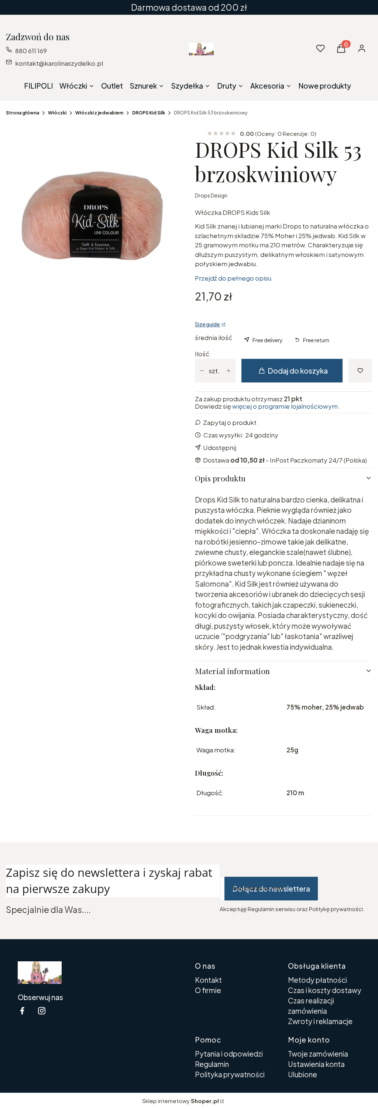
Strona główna (22, 113)
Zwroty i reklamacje (320, 1021)
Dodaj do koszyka (298, 370)
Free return (316, 340)
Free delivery (267, 340)
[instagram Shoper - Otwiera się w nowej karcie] (41, 1010)
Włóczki (57, 113)
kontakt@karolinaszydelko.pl (59, 63)
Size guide (207, 324)
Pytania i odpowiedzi (229, 1053)
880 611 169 (31, 51)
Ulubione (302, 1074)
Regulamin (212, 1064)
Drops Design (211, 195)
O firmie (208, 990)
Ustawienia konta (316, 1064)
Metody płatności (317, 979)
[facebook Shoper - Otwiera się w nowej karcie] (22, 1010)
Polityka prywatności (230, 1074)
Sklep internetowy (180, 1100)
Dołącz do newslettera (271, 888)
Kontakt (208, 979)
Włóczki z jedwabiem (99, 113)
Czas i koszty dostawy (324, 990)
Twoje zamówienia (318, 1053)
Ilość (202, 353)
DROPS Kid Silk (148, 113)
